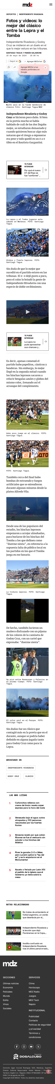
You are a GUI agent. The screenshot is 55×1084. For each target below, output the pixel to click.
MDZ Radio (34, 992)
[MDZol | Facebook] (17, 1046)
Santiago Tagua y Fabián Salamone (24, 53)
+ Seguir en (13, 61)
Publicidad (34, 1016)
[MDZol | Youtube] (31, 1046)
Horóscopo (34, 987)
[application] (27, 312)
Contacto (33, 1020)
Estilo (5, 1000)
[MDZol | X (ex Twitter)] (38, 1046)
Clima (31, 983)
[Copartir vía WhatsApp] (9, 67)
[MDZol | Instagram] (24, 1046)
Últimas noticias (11, 983)
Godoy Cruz (13, 776)
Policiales (7, 992)
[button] (50, 4)
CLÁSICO (29, 776)
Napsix (32, 1004)
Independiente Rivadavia (21, 768)
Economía (8, 987)
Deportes (11, 14)
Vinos (6, 1004)
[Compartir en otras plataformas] (15, 67)
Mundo (6, 996)
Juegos (32, 996)
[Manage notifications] (48, 1071)
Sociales (7, 1008)
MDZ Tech (34, 1000)
